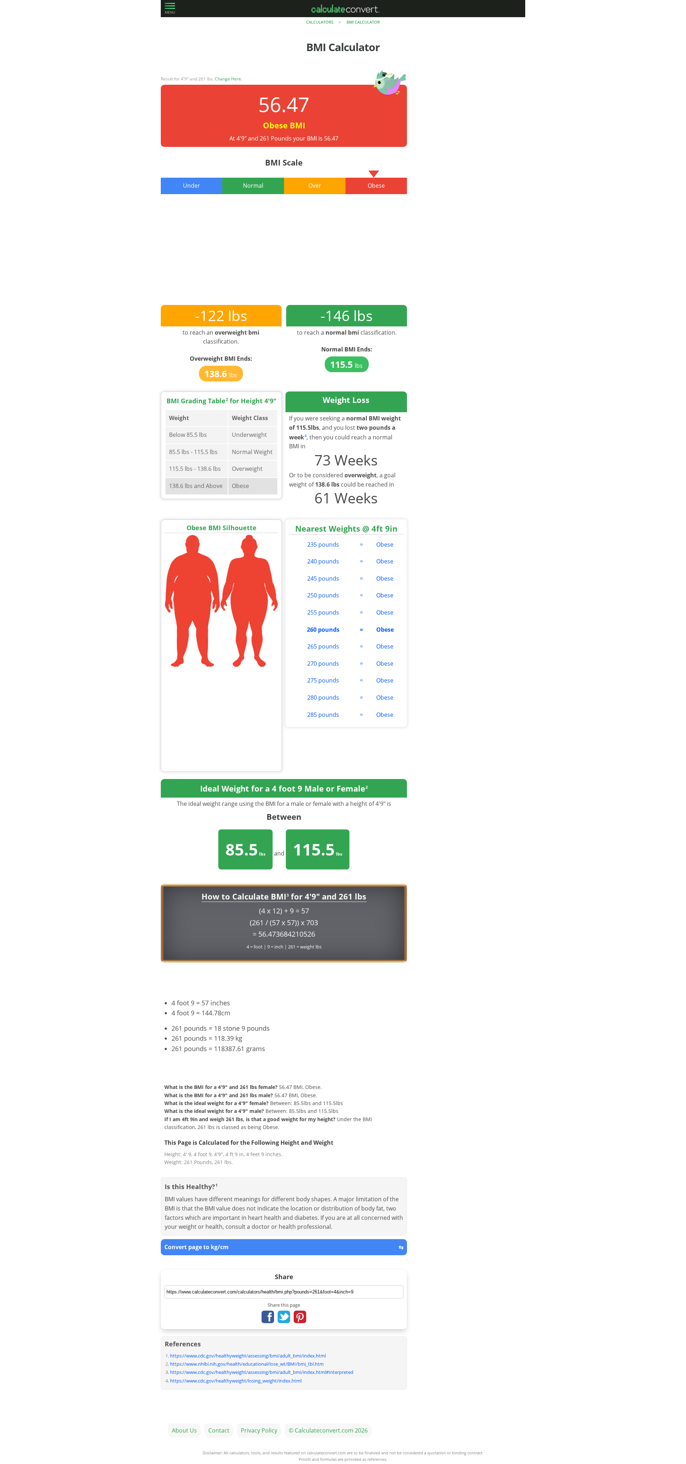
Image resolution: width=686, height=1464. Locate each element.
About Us (184, 1430)
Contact (218, 1430)
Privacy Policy (259, 1430)
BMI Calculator (363, 22)
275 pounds (323, 680)
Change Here (228, 79)
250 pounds (323, 595)
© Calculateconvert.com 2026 (328, 1430)
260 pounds (323, 630)
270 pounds (323, 663)
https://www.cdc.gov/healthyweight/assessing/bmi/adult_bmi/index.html (248, 1355)
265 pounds (323, 646)
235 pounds (323, 544)
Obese (384, 544)
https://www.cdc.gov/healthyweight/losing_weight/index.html (236, 1380)
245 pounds (323, 578)
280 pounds (323, 697)
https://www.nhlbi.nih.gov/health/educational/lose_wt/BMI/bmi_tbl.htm (247, 1364)
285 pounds (323, 715)
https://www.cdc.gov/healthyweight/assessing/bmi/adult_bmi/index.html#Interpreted (261, 1372)
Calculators (319, 22)
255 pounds (323, 612)
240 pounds (323, 561)
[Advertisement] (284, 255)
